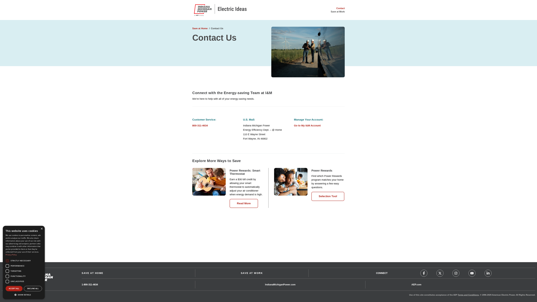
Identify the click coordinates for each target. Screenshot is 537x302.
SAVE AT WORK (252, 273)
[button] (24, 294)
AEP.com (416, 284)
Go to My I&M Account (307, 125)
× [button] (42, 229)
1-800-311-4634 (90, 284)
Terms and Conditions (468, 295)
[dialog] (24, 262)
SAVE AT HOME (92, 273)
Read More (244, 203)
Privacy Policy (11, 254)
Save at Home (200, 28)
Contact (340, 8)
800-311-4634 (200, 125)
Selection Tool (328, 196)
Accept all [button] (14, 288)
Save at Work (338, 11)
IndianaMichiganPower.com (280, 284)
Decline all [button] (33, 288)
